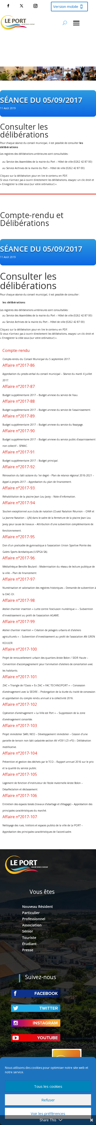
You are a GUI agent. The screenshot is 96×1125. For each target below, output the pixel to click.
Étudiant (29, 943)
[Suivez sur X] (21, 6)
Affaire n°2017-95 (18, 536)
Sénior (27, 931)
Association (32, 925)
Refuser (48, 1099)
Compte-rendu (16, 350)
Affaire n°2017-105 (19, 774)
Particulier (31, 912)
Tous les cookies (48, 1086)
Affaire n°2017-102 (19, 704)
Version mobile (65, 6)
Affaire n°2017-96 (18, 558)
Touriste (29, 937)
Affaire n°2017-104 (19, 753)
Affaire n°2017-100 (19, 649)
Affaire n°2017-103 (19, 725)
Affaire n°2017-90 (18, 430)
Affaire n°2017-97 (18, 579)
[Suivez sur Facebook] (8, 6)
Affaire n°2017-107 (19, 816)
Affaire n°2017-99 (18, 621)
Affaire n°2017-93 (18, 488)
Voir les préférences (48, 1113)
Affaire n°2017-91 (18, 452)
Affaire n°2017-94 (18, 502)
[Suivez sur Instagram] (35, 6)
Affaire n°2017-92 (18, 466)
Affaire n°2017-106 (19, 795)
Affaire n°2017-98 (18, 600)
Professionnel (33, 919)
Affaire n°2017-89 (18, 416)
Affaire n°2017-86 (18, 365)
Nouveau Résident (37, 906)
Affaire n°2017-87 (18, 386)
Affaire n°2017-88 (18, 401)
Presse (27, 950)
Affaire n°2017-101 (19, 676)
